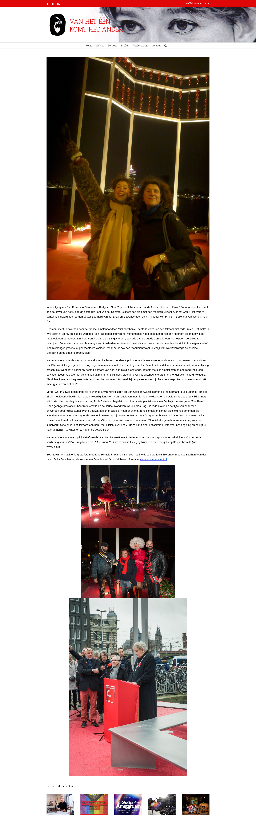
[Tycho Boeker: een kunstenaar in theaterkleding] (60, 795)
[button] (165, 46)
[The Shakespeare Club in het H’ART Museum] (94, 795)
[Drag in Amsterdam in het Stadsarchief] (162, 795)
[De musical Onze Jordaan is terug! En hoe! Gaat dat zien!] (195, 795)
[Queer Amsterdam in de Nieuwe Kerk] (128, 795)
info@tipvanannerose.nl (197, 3)
